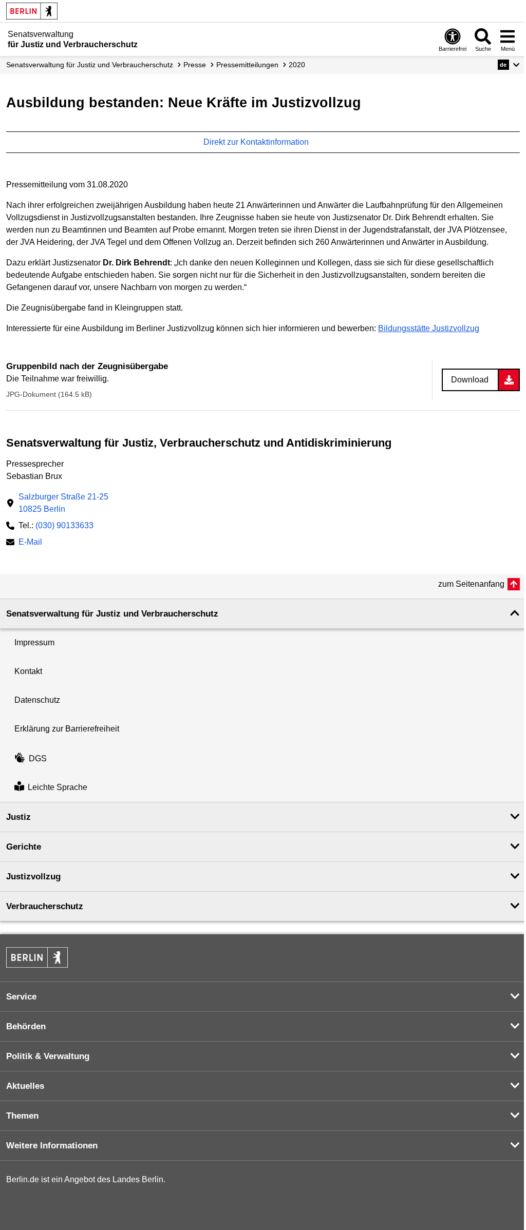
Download (470, 379)
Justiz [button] (18, 817)
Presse (194, 65)
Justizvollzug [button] (33, 876)
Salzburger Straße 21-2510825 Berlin (63, 502)
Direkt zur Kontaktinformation (257, 142)
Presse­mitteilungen (247, 65)
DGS (38, 758)
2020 (297, 65)
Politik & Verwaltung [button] (47, 1056)
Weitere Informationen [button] (52, 1145)
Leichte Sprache (57, 787)
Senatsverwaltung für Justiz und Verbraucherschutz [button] (112, 614)
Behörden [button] (26, 1026)
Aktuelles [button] (25, 1086)
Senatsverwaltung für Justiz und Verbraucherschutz (89, 65)
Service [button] (21, 997)
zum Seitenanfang (471, 584)
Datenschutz (37, 700)
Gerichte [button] (23, 847)
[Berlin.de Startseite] (32, 11)
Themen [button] (22, 1116)
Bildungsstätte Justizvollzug (428, 328)
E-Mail (30, 542)
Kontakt (28, 671)
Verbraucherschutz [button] (44, 906)
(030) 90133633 (64, 525)
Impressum (34, 642)
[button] (509, 65)
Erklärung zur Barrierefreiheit (66, 728)
